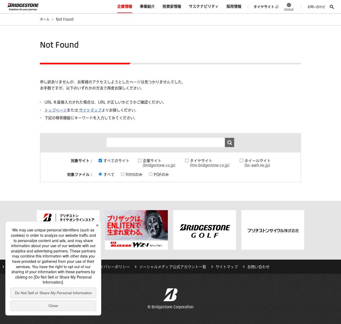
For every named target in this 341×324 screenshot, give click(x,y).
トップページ (55, 110)
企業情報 (124, 6)
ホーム (45, 19)
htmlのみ (134, 174)
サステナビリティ (204, 6)
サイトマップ (90, 110)
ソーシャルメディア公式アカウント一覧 (172, 267)
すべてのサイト (116, 161)
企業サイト (159, 163)
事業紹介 (147, 6)
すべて (109, 174)
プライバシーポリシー (111, 267)
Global (288, 9)
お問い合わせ (316, 6)
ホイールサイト (258, 163)
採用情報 (233, 6)
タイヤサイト (264, 7)
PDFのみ (161, 174)
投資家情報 (172, 6)
